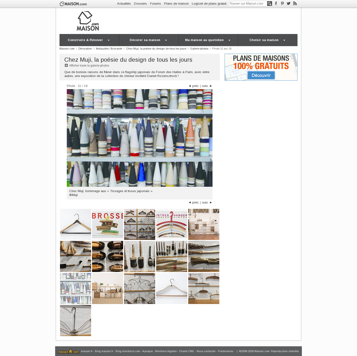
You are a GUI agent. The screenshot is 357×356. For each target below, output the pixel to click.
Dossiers (140, 3)
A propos (147, 351)
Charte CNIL (186, 351)
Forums (155, 3)
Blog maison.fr (104, 351)
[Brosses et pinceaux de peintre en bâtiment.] (139, 256)
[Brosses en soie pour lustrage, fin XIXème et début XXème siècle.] (107, 256)
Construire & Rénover (85, 40)
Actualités (124, 3)
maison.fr (87, 351)
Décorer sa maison (145, 40)
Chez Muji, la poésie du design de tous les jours (128, 59)
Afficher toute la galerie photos (89, 65)
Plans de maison (176, 3)
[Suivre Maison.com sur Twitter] (288, 3)
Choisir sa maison (264, 40)
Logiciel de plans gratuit (209, 3)
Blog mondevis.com (128, 351)
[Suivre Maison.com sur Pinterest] (282, 3)
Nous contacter (206, 351)
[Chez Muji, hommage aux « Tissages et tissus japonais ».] (75, 288)
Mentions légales (166, 351)
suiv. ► (207, 86)
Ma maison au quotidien (204, 40)
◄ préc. (193, 86)
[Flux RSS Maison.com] (295, 3)
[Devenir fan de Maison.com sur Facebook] (276, 3)
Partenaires (225, 351)
